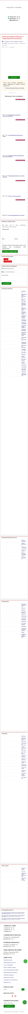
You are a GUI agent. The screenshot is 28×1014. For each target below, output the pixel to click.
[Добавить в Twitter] (25, 93)
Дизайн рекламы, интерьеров (10, 972)
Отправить (7, 283)
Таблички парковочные (23, 374)
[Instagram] (15, 996)
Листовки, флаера (23, 624)
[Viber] (12, 26)
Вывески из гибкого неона (23, 313)
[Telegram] (15, 26)
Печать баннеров (23, 541)
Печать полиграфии (8, 965)
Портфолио (6, 41)
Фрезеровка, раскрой (8, 977)
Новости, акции (23, 869)
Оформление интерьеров (23, 339)
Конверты (23, 621)
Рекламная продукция (9, 975)
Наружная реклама (8, 960)
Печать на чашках (23, 771)
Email (16, 238)
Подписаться (9, 1006)
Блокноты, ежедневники (23, 605)
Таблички (23, 371)
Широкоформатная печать (10, 962)
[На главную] (2, 41)
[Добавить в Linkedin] (21, 93)
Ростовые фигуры (23, 360)
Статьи (23, 871)
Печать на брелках (23, 756)
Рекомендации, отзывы (23, 879)
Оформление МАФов (23, 343)
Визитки (23, 610)
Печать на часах (23, 768)
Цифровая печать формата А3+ (23, 636)
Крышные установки (23, 320)
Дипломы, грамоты (23, 612)
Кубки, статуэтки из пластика (23, 748)
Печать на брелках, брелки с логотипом (15, 88)
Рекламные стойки (23, 350)
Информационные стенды (23, 316)
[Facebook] (12, 996)
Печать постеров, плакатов (23, 554)
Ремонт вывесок (23, 357)
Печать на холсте (23, 550)
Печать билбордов (23, 544)
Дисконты (23, 614)
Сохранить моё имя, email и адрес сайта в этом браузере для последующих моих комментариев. (14, 247)
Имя (3, 238)
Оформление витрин (23, 330)
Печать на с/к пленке (23, 547)
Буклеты (23, 608)
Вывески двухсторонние (23, 309)
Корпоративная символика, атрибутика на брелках (11, 115)
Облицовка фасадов (23, 323)
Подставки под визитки (23, 774)
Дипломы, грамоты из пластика (23, 739)
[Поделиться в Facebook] (19, 93)
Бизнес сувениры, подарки (10, 967)
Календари (23, 616)
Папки (22, 632)
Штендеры (23, 367)
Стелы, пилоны (23, 362)
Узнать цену (14, 77)
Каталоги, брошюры (23, 619)
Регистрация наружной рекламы (11, 970)
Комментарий (5, 229)
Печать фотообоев (23, 557)
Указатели (23, 365)
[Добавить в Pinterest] (23, 93)
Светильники (23, 778)
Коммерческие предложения (23, 875)
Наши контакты (7, 982)
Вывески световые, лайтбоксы (23, 304)
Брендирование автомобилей (23, 296)
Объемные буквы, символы (23, 326)
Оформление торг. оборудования (23, 334)
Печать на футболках (23, 765)
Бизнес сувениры (14, 41)
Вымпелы (23, 736)
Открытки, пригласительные (23, 629)
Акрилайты (23, 292)
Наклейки (23, 626)
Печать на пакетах (23, 759)
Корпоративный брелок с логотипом (16, 215)
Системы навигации (23, 369)
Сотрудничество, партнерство (11, 980)
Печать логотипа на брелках (14, 196)
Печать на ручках (23, 762)
